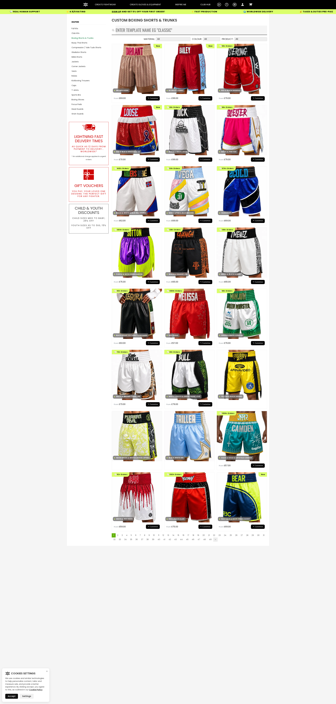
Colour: (197, 39)
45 (187, 539)
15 (178, 535)
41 (164, 539)
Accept (11, 696)
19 (198, 535)
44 (181, 539)
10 (154, 535)
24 (225, 535)
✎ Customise (153, 98)
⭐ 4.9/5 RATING (27, 11)
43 (175, 539)
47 (199, 539)
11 (158, 535)
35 (131, 539)
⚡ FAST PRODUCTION (156, 12)
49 (210, 539)
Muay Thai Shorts (79, 42)
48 (204, 539)
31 (263, 535)
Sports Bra (76, 95)
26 (236, 535)
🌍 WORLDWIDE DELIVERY (210, 12)
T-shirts (75, 90)
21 (209, 535)
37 (142, 539)
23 (220, 535)
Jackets (75, 61)
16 (183, 535)
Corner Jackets (78, 66)
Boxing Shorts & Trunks (82, 38)
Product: (227, 39)
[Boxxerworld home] (85, 5)
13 (168, 535)
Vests (74, 71)
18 (193, 535)
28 (247, 535)
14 (173, 535)
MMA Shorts (77, 57)
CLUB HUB (205, 4)
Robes (74, 76)
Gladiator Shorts (79, 52)
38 (147, 539)
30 (258, 535)
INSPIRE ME (180, 4)
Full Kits (75, 28)
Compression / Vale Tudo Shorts (86, 47)
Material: (149, 39)
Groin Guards (77, 113)
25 (231, 535)
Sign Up (68, 11)
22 (214, 535)
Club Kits (75, 33)
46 (193, 539)
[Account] (242, 4)
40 (159, 539)
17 (188, 535)
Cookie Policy (35, 689)
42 (170, 539)
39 (153, 539)
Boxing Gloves (78, 99)
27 (242, 535)
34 (125, 539)
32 (114, 539)
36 (136, 539)
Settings (26, 696)
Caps (74, 85)
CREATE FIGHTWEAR (105, 4)
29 (253, 535)
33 (120, 539)
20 (204, 535)
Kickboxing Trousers (81, 80)
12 (163, 535)
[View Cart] (251, 4)
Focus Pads (77, 104)
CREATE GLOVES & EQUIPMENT (145, 4)
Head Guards (77, 109)
